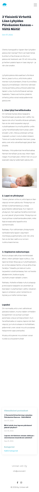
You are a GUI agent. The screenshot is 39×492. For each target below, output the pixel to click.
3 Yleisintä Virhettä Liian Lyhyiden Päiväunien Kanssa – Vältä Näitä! (18, 416)
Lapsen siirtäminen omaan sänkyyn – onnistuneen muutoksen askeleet (19, 437)
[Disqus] (19, 376)
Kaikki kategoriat (11, 451)
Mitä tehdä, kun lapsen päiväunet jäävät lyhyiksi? (18, 426)
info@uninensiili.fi (19, 471)
